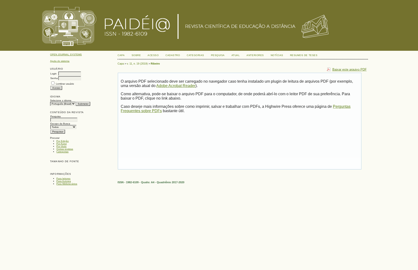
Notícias (277, 55)
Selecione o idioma (60, 100)
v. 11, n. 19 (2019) (137, 63)
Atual (235, 55)
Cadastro (172, 55)
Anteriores (255, 55)
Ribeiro (155, 63)
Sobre (136, 55)
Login (53, 73)
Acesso (153, 55)
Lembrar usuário (65, 83)
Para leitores (63, 178)
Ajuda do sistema (59, 61)
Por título (61, 146)
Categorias (62, 151)
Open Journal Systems (66, 54)
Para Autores (63, 181)
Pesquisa (218, 55)
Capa (121, 55)
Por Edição (62, 141)
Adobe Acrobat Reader (175, 86)
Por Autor (61, 143)
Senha (54, 78)
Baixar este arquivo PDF (349, 69)
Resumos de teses (303, 55)
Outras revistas (64, 149)
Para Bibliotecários (66, 183)
